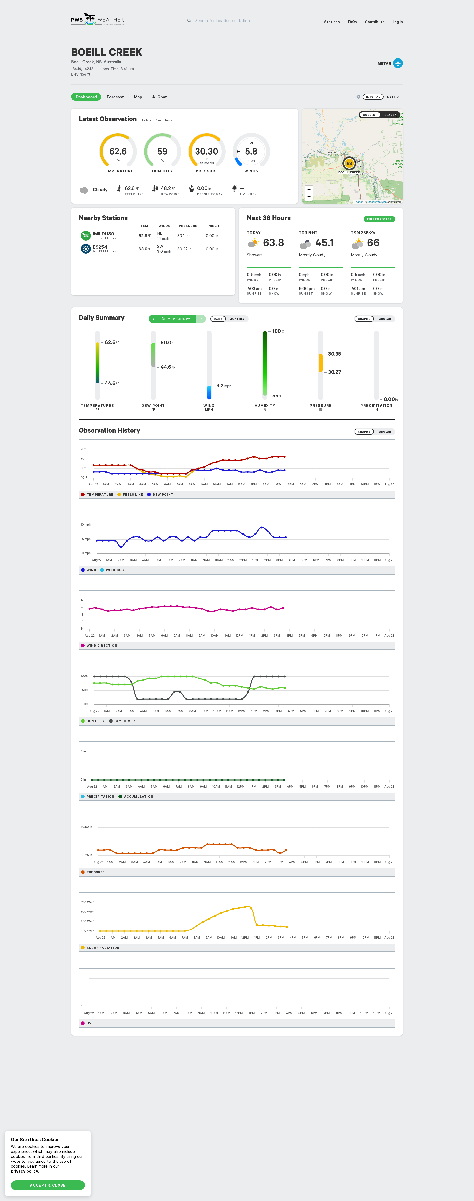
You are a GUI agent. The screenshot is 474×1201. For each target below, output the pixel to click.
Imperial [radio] (373, 96)
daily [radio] (218, 318)
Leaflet (359, 202)
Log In (398, 22)
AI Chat (159, 97)
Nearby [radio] (390, 114)
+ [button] (309, 189)
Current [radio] (370, 114)
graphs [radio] (364, 318)
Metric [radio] (393, 96)
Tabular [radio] (384, 431)
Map (138, 97)
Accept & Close (48, 1185)
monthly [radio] (237, 318)
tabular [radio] (384, 318)
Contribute (375, 22)
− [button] (309, 197)
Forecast (115, 97)
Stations (332, 22)
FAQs (352, 22)
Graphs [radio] (364, 431)
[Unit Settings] (358, 96)
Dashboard (86, 97)
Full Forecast (379, 219)
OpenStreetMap (377, 202)
